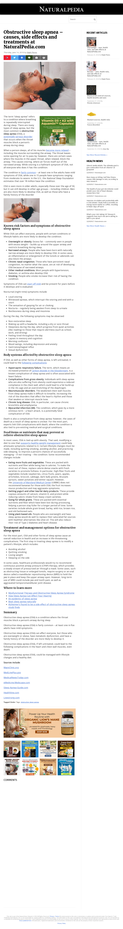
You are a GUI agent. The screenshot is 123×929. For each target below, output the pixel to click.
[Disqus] (40, 813)
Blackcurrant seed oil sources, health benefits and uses (99, 97)
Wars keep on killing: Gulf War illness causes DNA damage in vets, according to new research (102, 179)
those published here (25, 920)
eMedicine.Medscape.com (17, 682)
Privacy (52, 916)
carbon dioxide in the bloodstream (50, 370)
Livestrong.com (12, 697)
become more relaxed (57, 150)
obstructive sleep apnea (30, 702)
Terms (57, 916)
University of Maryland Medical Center (31, 482)
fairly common (28, 172)
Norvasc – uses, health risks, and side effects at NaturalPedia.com (98, 74)
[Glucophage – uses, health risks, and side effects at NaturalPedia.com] (91, 42)
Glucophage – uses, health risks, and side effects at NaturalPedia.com (97, 50)
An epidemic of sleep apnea (22, 598)
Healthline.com (11, 692)
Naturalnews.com (100, 184)
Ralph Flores (32, 52)
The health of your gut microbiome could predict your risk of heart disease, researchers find (102, 191)
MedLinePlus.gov (12, 672)
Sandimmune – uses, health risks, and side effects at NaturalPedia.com (97, 144)
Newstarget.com (100, 173)
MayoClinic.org (11, 667)
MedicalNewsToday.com (16, 677)
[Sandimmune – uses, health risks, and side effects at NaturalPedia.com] (91, 136)
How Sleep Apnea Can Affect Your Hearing (30, 595)
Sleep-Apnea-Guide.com (16, 687)
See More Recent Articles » (97, 155)
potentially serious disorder (18, 136)
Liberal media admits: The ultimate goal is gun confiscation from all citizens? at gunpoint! (103, 168)
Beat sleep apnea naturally (22, 601)
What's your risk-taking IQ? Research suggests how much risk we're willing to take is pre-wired (102, 216)
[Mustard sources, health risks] (91, 114)
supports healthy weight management (41, 443)
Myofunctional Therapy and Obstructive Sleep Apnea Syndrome (41, 592)
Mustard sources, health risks (98, 120)
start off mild (34, 283)
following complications (34, 362)
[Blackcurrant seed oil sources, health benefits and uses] (91, 90)
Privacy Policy (61, 923)
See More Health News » (96, 226)
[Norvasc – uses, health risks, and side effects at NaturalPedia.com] (91, 66)
